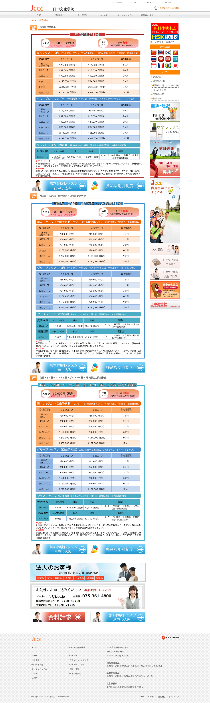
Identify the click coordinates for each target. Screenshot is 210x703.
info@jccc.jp (122, 656)
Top (142, 697)
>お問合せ (35, 678)
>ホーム (34, 656)
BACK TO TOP (172, 638)
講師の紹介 (158, 77)
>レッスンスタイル (39, 669)
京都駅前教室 (113, 672)
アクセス (134, 2)
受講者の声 (158, 94)
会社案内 (168, 2)
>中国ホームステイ (77, 665)
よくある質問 (159, 90)
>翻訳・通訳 (74, 669)
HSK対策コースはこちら (165, 42)
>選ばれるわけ (37, 665)
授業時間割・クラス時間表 (166, 85)
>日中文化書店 (75, 674)
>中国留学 (73, 656)
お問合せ (119, 2)
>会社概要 (35, 660)
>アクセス (35, 674)
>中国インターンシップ (78, 660)
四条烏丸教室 (113, 662)
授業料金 (44, 20)
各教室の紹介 (159, 81)
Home (33, 20)
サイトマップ (151, 2)
